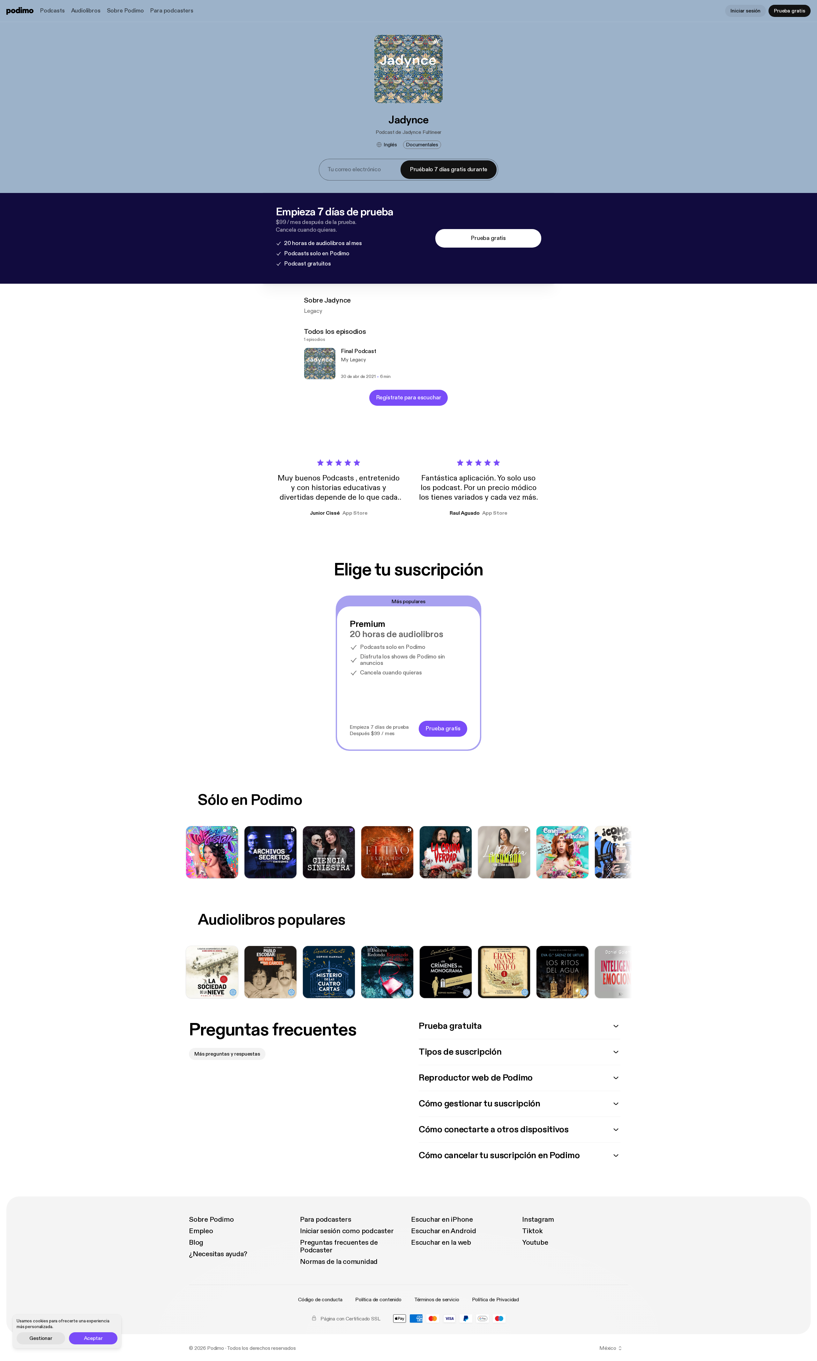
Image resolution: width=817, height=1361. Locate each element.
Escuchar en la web (441, 1242)
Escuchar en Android (443, 1230)
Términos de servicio (436, 1299)
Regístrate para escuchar (408, 397)
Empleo (201, 1230)
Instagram (538, 1219)
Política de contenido (378, 1299)
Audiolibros (86, 10)
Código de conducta (320, 1299)
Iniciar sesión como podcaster (347, 1230)
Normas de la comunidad (339, 1261)
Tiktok (532, 1230)
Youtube (535, 1242)
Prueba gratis (789, 11)
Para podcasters (171, 10)
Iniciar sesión (746, 11)
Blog (196, 1242)
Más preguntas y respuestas (227, 1054)
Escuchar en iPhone (442, 1219)
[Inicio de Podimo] (20, 10)
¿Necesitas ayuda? (218, 1254)
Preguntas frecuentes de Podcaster (339, 1246)
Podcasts (52, 10)
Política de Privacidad (495, 1299)
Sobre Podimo (125, 10)
